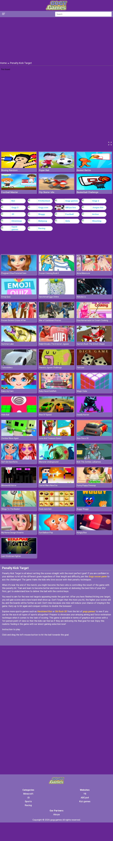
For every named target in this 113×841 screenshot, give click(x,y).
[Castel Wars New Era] (56, 482)
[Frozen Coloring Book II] (56, 270)
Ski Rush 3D (61, 611)
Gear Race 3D (83, 438)
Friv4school (44, 201)
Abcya (56, 814)
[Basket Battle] (94, 167)
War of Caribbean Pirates (50, 320)
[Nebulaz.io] (94, 293)
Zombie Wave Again (10, 438)
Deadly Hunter (83, 415)
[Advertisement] (56, 39)
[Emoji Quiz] (18, 293)
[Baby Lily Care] (18, 388)
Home (3, 63)
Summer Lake (7, 344)
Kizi (13, 201)
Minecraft (28, 793)
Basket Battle (84, 170)
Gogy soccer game (98, 576)
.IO (12, 214)
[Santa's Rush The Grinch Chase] (94, 341)
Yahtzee (80, 367)
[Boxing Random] (18, 167)
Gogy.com (43, 207)
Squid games (14, 228)
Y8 (85, 793)
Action (95, 214)
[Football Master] (18, 189)
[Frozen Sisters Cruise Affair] (18, 317)
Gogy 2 (95, 201)
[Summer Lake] (18, 341)
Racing (41, 228)
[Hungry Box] (94, 529)
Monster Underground (48, 462)
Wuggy (41, 214)
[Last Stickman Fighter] (18, 553)
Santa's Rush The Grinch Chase (91, 344)
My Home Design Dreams (12, 532)
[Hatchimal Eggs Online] (56, 293)
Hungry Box (82, 532)
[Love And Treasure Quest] (56, 435)
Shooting (96, 221)
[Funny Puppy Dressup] (94, 482)
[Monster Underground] (56, 458)
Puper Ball (44, 170)
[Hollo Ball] (18, 411)
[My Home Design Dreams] (18, 529)
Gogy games (71, 201)
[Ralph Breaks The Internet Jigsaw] (56, 341)
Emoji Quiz (6, 297)
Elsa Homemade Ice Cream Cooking (92, 320)
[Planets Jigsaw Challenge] (56, 364)
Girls (67, 221)
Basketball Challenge (87, 192)
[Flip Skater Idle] (56, 189)
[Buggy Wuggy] (94, 506)
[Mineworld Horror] (18, 482)
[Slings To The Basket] (18, 506)
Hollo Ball (5, 415)
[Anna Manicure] (94, 270)
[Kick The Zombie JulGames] (94, 458)
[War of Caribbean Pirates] (56, 317)
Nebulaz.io (81, 297)
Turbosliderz (7, 367)
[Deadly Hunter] (94, 411)
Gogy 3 (14, 207)
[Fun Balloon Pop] (56, 529)
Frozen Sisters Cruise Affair (13, 320)
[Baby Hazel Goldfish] (56, 388)
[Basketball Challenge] (94, 189)
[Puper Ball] (56, 167)
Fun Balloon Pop (46, 532)
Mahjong (42, 221)
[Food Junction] (56, 506)
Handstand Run (44, 611)
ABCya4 (85, 797)
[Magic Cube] (94, 388)
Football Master (9, 192)
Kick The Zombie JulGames (89, 462)
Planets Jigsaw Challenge (50, 367)
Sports (28, 801)
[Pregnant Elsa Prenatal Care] (18, 270)
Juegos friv (97, 207)
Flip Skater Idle (46, 192)
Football (69, 214)
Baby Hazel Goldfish (47, 391)
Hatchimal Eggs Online (49, 297)
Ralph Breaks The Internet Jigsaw (54, 344)
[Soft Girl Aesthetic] (18, 458)
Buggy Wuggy (83, 509)
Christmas (16, 221)
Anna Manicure (83, 273)
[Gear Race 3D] (94, 435)
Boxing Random (9, 170)
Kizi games (84, 801)
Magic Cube (82, 391)
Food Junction (45, 509)
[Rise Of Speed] (56, 411)
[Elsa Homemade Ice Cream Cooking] (94, 317)
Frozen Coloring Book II (49, 273)
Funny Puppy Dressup (86, 485)
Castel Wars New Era (48, 485)
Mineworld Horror (8, 485)
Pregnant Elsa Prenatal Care (13, 273)
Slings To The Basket (10, 509)
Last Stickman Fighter (11, 556)
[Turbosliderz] (18, 364)
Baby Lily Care (7, 391)
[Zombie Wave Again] (18, 435)
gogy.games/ (89, 611)
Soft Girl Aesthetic (9, 462)
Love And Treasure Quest (50, 438)
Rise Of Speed (45, 415)
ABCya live (70, 207)
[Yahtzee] (94, 364)
